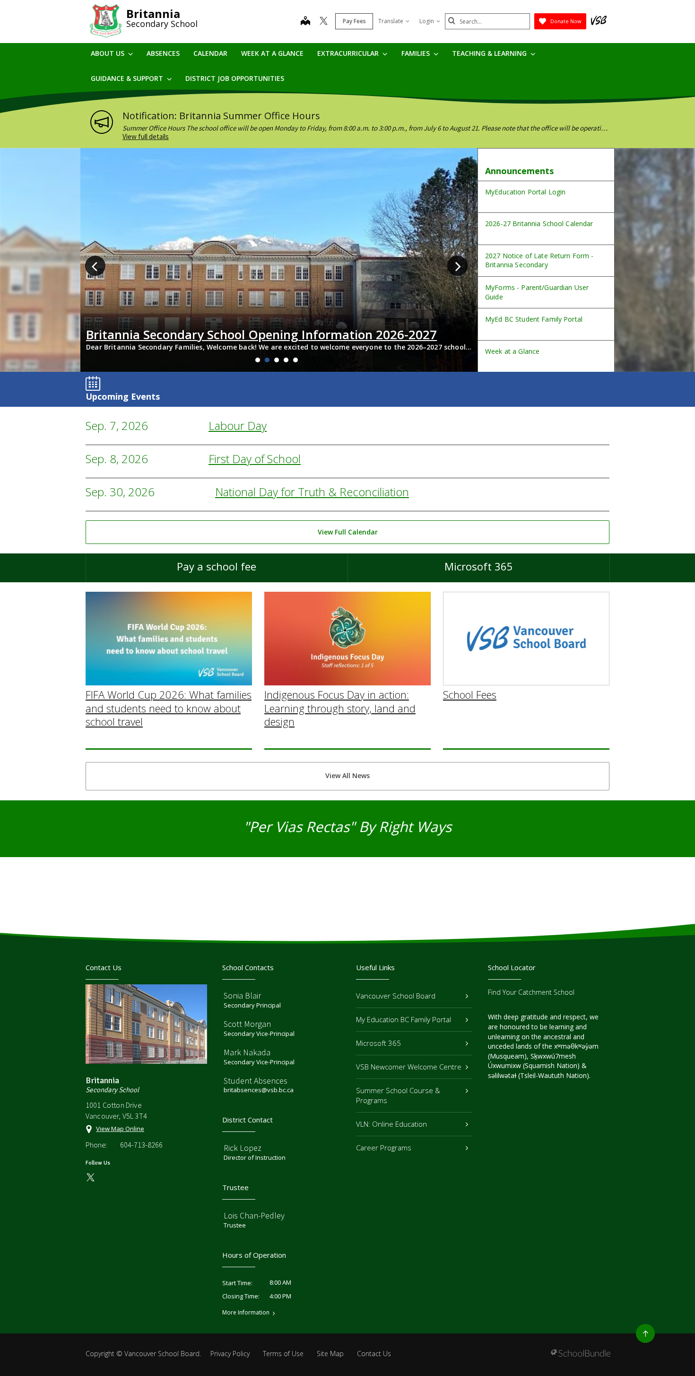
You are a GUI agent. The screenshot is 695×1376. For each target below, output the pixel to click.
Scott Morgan (247, 1023)
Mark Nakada (247, 1052)
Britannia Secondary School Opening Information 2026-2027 (261, 334)
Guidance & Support (128, 78)
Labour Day (237, 425)
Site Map (330, 1353)
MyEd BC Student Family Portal (533, 319)
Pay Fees (354, 21)
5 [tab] (295, 360)
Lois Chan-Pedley (254, 1215)
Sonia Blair (242, 995)
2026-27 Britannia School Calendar (539, 223)
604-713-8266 (141, 1144)
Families (416, 53)
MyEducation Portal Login (525, 191)
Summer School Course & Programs (398, 1095)
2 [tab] (267, 360)
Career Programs (383, 1147)
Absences (163, 53)
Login (426, 21)
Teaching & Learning (490, 53)
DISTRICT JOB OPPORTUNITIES (234, 78)
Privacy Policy (230, 1353)
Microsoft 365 (478, 566)
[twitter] (324, 21)
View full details (145, 136)
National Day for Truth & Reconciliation (312, 492)
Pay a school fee (216, 566)
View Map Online (120, 1128)
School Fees (469, 694)
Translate (390, 21)
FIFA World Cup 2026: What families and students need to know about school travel (169, 707)
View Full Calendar (348, 531)
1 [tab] (257, 360)
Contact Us (374, 1353)
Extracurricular (349, 53)
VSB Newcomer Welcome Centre (408, 1066)
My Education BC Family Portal (403, 1019)
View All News (347, 775)
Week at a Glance (272, 53)
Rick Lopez (242, 1147)
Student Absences (255, 1080)
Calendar (210, 53)
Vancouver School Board (395, 995)
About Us (108, 53)
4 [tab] (286, 360)
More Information (245, 1312)
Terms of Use (283, 1353)
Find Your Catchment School (531, 992)
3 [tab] (276, 360)
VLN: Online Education (391, 1124)
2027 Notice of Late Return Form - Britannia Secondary (539, 260)
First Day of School (254, 458)
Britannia (153, 13)
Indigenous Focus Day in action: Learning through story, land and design (340, 707)
